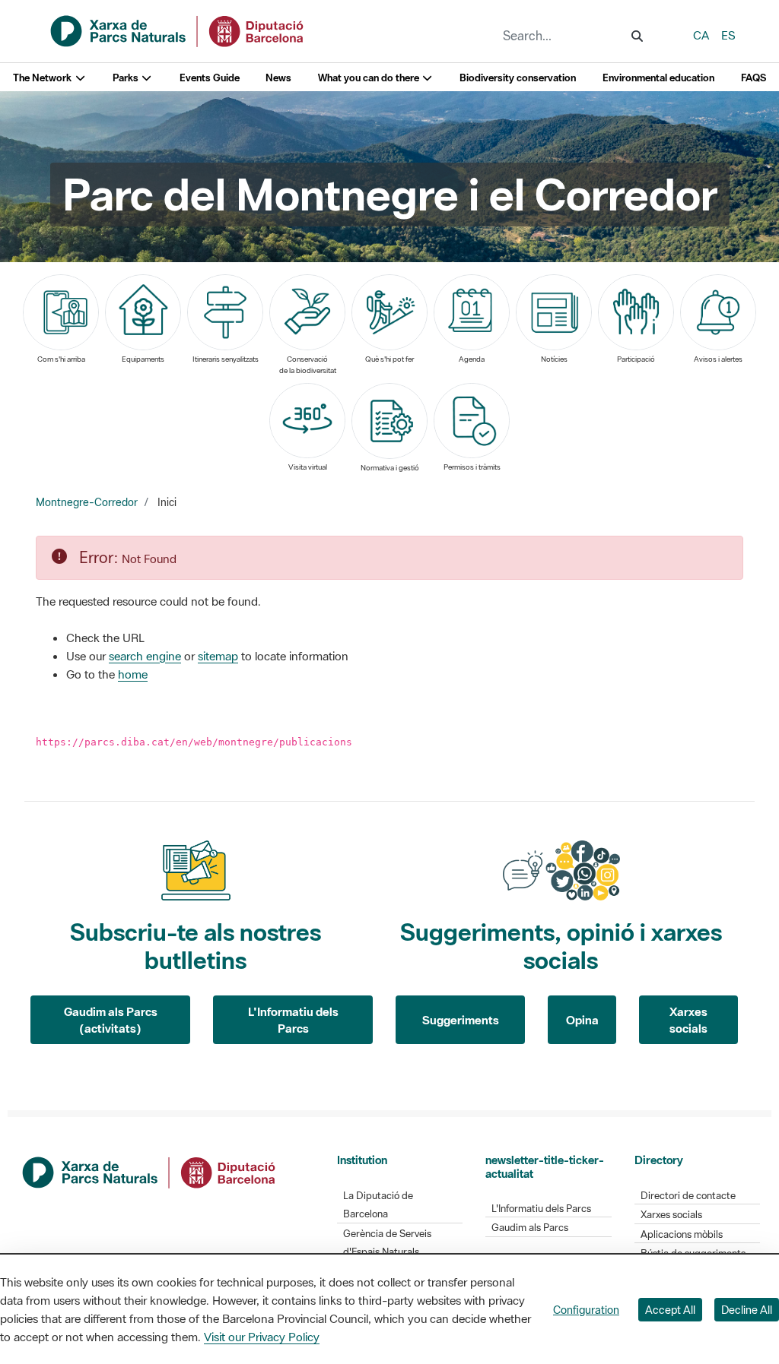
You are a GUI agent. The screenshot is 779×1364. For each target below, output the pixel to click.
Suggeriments (460, 1019)
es (728, 35)
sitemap (218, 655)
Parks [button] (127, 77)
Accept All (670, 1309)
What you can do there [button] (369, 77)
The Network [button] (43, 77)
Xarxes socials (688, 1020)
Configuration (586, 1309)
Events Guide (210, 77)
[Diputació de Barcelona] (150, 1171)
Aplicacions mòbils (682, 1234)
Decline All (746, 1309)
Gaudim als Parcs (529, 1227)
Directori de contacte (688, 1195)
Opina (582, 1019)
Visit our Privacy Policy (262, 1336)
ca (701, 35)
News (278, 77)
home (133, 674)
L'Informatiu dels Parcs (293, 1020)
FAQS (753, 77)
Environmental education (658, 77)
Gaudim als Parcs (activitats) (110, 1020)
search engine (145, 655)
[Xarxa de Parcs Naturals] (178, 29)
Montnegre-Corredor (87, 502)
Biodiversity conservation (517, 77)
